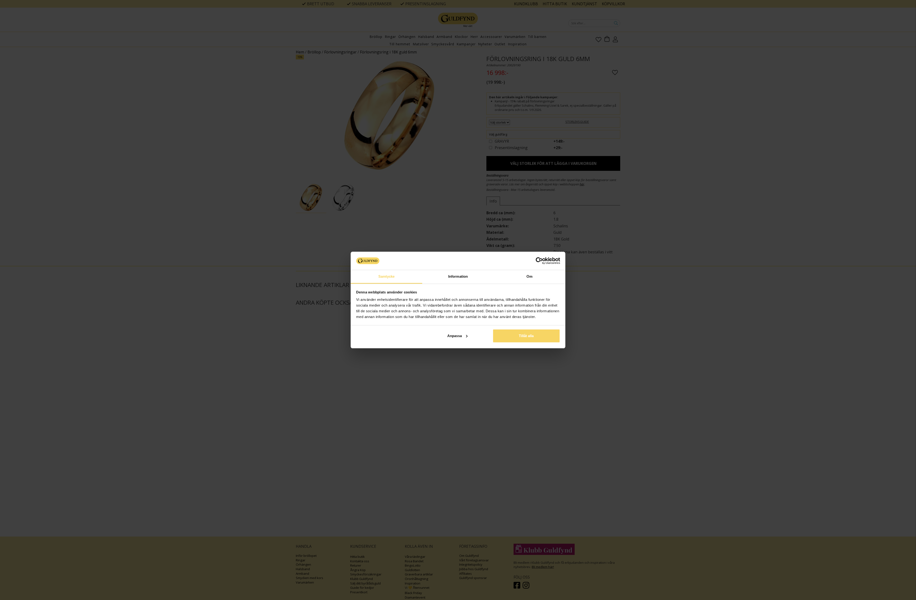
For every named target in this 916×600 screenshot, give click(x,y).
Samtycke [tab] (386, 276)
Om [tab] (529, 276)
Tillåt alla (526, 336)
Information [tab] (458, 276)
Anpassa (454, 336)
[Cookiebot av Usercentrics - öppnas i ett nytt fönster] (539, 260)
